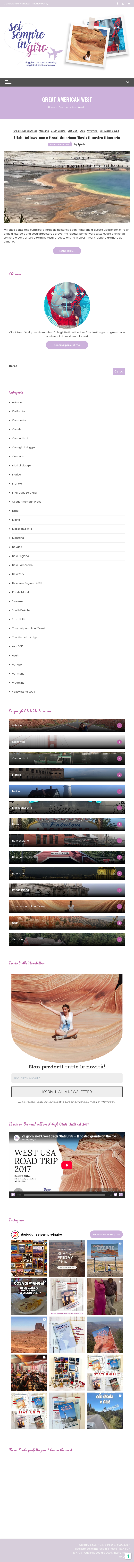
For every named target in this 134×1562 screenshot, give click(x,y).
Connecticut (20, 438)
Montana (44, 131)
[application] (67, 1165)
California (18, 411)
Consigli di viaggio (23, 447)
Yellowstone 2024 (109, 131)
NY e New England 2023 (27, 583)
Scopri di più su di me (67, 345)
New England (20, 556)
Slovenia (17, 601)
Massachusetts (22, 529)
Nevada (17, 547)
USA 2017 (18, 646)
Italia (15, 511)
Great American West (25, 131)
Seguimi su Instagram (106, 1234)
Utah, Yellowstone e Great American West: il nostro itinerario (67, 137)
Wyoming (92, 131)
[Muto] (115, 1194)
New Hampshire (22, 565)
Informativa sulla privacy (65, 1102)
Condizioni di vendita (17, 3)
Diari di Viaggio (21, 465)
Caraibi (16, 429)
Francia (17, 484)
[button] (29, 1258)
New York (18, 574)
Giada (81, 144)
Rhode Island (20, 592)
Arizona (17, 402)
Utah (82, 131)
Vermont (18, 674)
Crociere (18, 456)
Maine (16, 520)
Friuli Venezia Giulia (24, 493)
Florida (16, 474)
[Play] (13, 1194)
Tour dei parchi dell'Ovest (28, 628)
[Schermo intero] (121, 1194)
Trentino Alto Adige (24, 637)
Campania (19, 420)
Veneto (17, 664)
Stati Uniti (73, 131)
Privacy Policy (40, 3)
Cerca (13, 366)
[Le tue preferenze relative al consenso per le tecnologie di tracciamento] (128, 1556)
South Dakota (58, 131)
